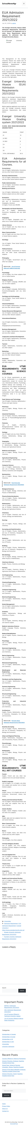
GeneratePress (14, 1123)
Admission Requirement (11, 923)
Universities (7, 921)
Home (4, 1103)
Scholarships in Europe (8, 1037)
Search (4, 988)
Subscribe (6, 1095)
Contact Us (5, 1111)
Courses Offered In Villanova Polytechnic (14, 1058)
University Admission (8, 1046)
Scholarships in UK (7, 1039)
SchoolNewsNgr (9, 4)
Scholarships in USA (8, 1041)
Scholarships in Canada (9, 1034)
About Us (5, 1108)
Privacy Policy (6, 1106)
